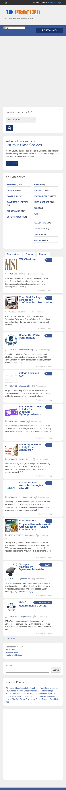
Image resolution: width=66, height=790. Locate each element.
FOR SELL (38, 190)
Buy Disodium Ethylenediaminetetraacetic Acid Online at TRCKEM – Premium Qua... (35, 525)
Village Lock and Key (29, 374)
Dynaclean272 (24, 579)
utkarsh (22, 421)
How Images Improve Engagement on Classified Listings (29, 691)
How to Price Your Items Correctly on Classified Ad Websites (31, 694)
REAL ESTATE (40, 223)
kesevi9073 (29, 535)
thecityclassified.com (14, 655)
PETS (36, 214)
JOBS (36, 208)
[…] (26, 287)
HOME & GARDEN (42, 202)
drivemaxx (22, 312)
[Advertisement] (33, 71)
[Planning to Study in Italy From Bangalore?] (11, 456)
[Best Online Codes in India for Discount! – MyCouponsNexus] (11, 418)
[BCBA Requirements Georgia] (11, 613)
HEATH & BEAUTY (42, 196)
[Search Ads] (9, 128)
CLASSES (11, 190)
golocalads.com (12, 652)
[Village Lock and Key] (11, 382)
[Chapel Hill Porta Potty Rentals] (11, 346)
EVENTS (37, 184)
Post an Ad (49, 30)
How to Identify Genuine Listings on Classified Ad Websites (30, 696)
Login (59, 3)
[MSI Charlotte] (11, 270)
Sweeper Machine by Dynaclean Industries (32, 567)
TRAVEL (37, 235)
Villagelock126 (24, 386)
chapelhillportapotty (26, 350)
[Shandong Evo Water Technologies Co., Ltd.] (11, 494)
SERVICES (38, 229)
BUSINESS (11, 184)
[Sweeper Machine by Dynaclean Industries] (11, 575)
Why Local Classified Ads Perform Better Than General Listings (32, 688)
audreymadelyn (25, 616)
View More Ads (9, 639)
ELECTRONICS (13, 211)
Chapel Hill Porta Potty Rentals (29, 336)
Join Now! (12, 163)
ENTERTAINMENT (15, 217)
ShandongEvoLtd (25, 497)
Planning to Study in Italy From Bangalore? (30, 447)
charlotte (22, 274)
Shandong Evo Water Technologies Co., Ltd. (31, 485)
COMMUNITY (12, 196)
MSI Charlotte (27, 259)
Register (51, 3)
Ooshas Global (24, 459)
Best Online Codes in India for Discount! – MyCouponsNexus (30, 410)
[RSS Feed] (6, 2)
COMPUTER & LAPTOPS (17, 202)
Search (9, 666)
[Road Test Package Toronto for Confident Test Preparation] (11, 308)
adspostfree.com (12, 650)
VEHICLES (38, 240)
